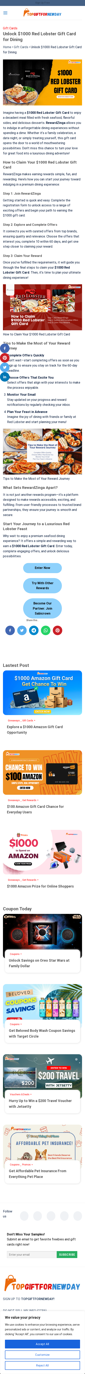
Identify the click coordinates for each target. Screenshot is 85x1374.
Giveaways (14, 720)
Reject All (42, 1365)
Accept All (42, 1344)
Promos (26, 1164)
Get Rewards (29, 800)
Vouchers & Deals (19, 1094)
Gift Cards (21, 47)
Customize (42, 1354)
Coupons (15, 954)
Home (7, 47)
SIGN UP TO (28, 1299)
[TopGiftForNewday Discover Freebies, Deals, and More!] (42, 13)
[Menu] (5, 13)
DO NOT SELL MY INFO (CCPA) (25, 1311)
